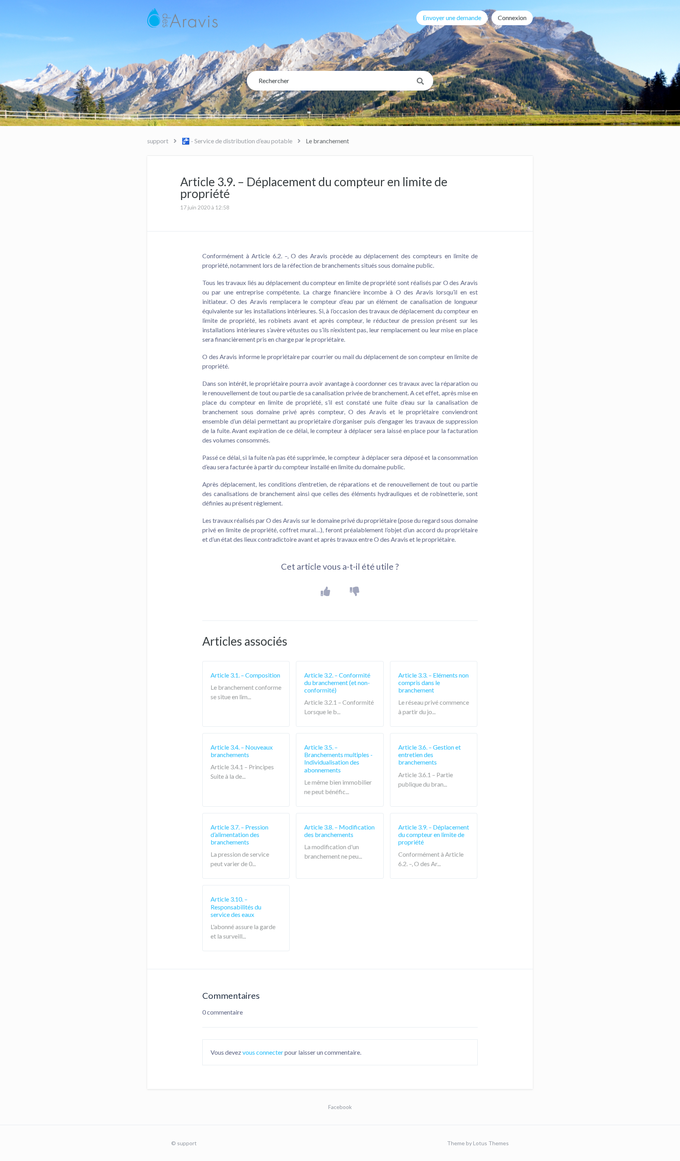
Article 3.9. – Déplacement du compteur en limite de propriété (433, 834)
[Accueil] (182, 18)
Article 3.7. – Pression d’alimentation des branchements (239, 834)
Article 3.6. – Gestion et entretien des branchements (429, 754)
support (157, 140)
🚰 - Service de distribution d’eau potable (237, 140)
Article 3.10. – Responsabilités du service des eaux (236, 906)
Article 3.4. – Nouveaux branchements (242, 750)
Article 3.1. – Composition (245, 675)
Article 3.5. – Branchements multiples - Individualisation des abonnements (338, 758)
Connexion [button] (512, 17)
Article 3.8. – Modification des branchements (339, 830)
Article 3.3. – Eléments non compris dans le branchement (433, 682)
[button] (326, 591)
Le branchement (327, 140)
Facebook (340, 1107)
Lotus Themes (491, 1143)
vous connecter (262, 1052)
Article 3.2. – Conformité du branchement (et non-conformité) (337, 682)
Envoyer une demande (452, 17)
